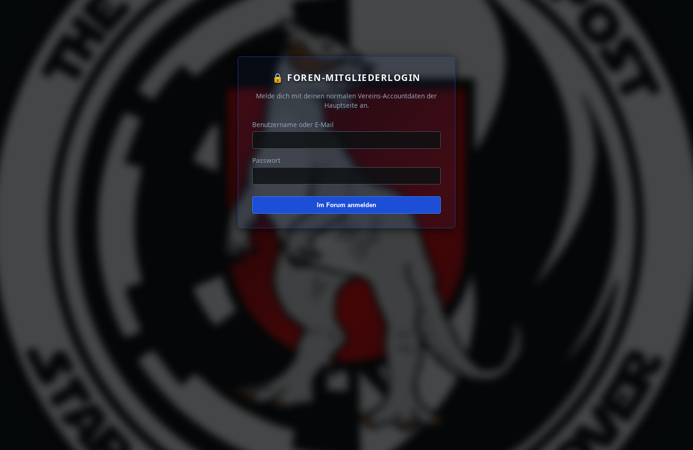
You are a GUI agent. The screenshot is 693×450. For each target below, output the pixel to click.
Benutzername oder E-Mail (293, 124)
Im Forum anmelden (346, 205)
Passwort (266, 160)
